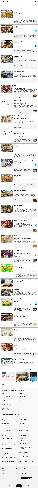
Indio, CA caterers (17, 6)
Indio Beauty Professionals (5, 424)
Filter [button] (20, 485)
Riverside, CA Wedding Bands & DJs (7, 438)
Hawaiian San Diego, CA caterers (6, 430)
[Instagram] (25, 481)
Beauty (24, 3)
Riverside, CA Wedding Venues (23, 448)
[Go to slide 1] (5, 17)
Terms (12, 485)
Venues (3, 3)
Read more (35, 21)
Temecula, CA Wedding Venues (23, 452)
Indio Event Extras (4, 419)
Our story (3, 470)
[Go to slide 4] (7, 17)
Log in (22, 472)
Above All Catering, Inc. (5, 408)
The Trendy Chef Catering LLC (6, 404)
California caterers (11, 6)
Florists (21, 3)
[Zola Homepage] (5, 1)
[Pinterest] (22, 481)
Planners (27, 3)
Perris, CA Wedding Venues (23, 451)
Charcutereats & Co (5, 397)
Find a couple (23, 473)
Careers (3, 473)
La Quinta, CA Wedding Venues (24, 442)
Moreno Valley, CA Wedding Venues (24, 453)
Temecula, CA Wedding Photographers (7, 451)
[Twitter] (24, 481)
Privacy (9, 485)
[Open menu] (2, 1)
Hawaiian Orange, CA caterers (23, 430)
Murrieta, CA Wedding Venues (23, 456)
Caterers (17, 3)
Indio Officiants (4, 420)
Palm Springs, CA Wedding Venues (24, 444)
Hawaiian (21, 6)
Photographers (7, 3)
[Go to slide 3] (6, 32)
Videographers (12, 3)
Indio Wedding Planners (22, 419)
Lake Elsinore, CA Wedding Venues (24, 447)
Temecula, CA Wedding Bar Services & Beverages (26, 461)
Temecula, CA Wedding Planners (6, 442)
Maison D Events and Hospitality (6, 396)
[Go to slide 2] (6, 17)
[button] (11, 11)
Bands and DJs (31, 3)
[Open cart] (35, 1)
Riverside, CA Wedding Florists (23, 438)
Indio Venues (21, 424)
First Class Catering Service (24, 396)
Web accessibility (24, 485)
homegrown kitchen (23, 397)
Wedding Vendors (3, 6)
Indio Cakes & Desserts (5, 423)
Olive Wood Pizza (22, 400)
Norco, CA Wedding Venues (23, 443)
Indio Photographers (22, 423)
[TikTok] (27, 481)
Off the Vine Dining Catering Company (7, 409)
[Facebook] (21, 481)
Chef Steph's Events (5, 400)
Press (2, 474)
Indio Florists (21, 420)
